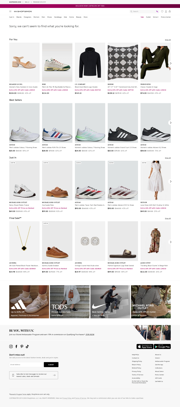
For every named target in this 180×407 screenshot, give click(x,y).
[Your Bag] (170, 12)
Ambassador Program (162, 361)
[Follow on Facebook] (16, 347)
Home (71, 17)
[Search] (144, 11)
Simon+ (156, 17)
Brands (18, 17)
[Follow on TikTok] (27, 347)
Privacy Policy (136, 371)
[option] (24, 68)
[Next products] (170, 63)
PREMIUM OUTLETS (39, 2)
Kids (65, 17)
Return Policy (136, 365)
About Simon (159, 371)
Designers (27, 17)
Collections (158, 368)
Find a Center (166, 17)
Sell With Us (159, 381)
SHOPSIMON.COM (15, 2)
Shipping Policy (137, 361)
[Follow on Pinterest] (22, 347)
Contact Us (135, 358)
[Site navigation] (10, 11)
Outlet (148, 17)
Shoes (49, 17)
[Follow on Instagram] (11, 347)
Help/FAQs (135, 355)
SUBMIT (51, 365)
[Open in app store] (145, 348)
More (86, 17)
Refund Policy (136, 368)
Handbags (58, 17)
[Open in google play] (162, 348)
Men (43, 17)
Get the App (159, 365)
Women (36, 17)
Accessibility (136, 378)
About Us (158, 355)
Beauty (78, 17)
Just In (11, 17)
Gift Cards (158, 378)
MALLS (27, 2)
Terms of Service (137, 375)
